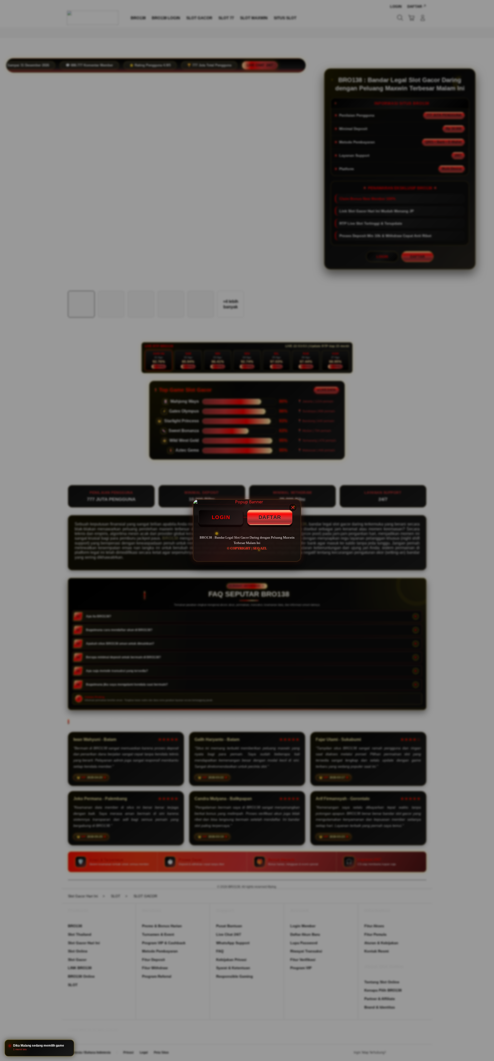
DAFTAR (270, 517)
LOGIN (221, 517)
